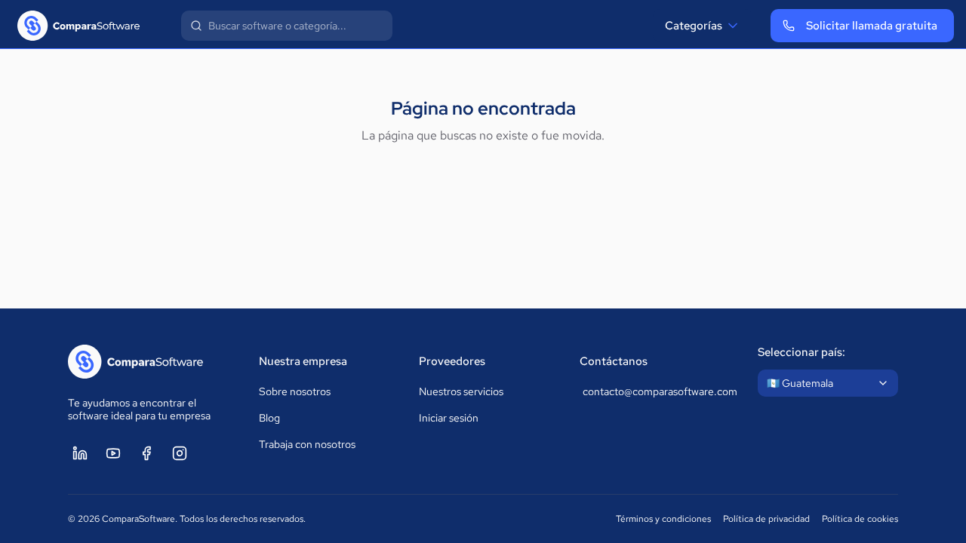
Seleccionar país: (801, 352)
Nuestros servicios (461, 391)
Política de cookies (860, 519)
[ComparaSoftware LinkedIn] (80, 453)
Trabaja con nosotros (307, 444)
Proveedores (452, 361)
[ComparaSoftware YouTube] (113, 453)
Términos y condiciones (663, 519)
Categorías (693, 25)
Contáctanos (614, 361)
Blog (269, 418)
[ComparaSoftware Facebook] (146, 453)
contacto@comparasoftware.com (655, 391)
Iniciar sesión (448, 418)
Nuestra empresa (303, 361)
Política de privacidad (766, 519)
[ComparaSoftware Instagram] (180, 453)
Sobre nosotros (295, 391)
